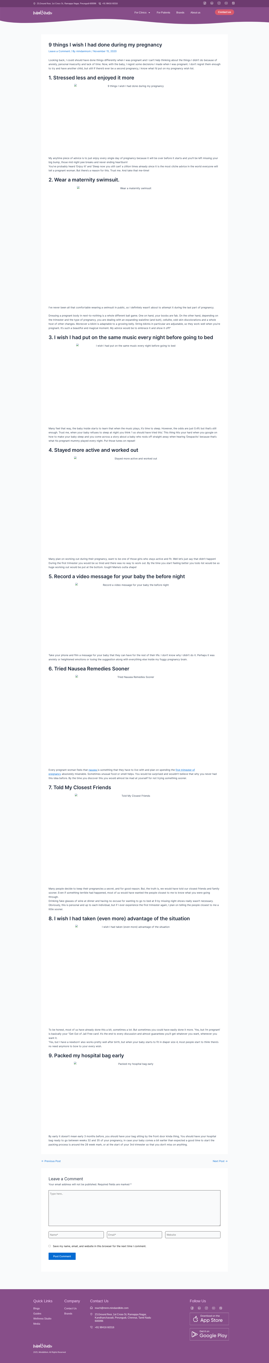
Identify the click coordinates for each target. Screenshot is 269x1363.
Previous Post (51, 1161)
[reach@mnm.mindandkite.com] (91, 1308)
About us (195, 12)
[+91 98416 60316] (91, 1327)
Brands (180, 12)
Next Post (220, 1161)
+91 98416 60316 (104, 1327)
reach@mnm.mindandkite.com (111, 1308)
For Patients (163, 12)
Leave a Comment (59, 51)
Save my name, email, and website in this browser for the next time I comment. (99, 1246)
